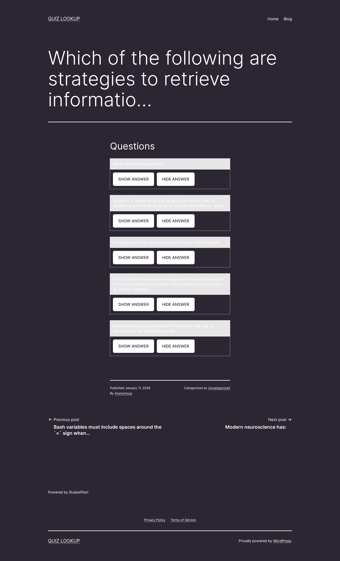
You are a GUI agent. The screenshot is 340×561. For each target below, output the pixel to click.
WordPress (282, 541)
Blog (288, 19)
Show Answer (133, 179)
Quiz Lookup (64, 18)
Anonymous (123, 393)
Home (273, 19)
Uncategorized (219, 388)
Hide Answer (175, 179)
